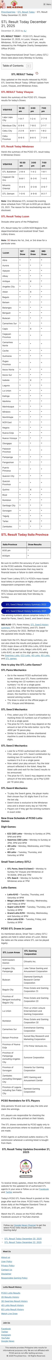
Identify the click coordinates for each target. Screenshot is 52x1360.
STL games (11, 658)
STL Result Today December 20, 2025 (23, 1238)
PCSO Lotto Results (10, 1293)
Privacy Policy (8, 1265)
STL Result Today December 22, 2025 (22, 1242)
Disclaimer (6, 1274)
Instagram (6, 1335)
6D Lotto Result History (12, 1309)
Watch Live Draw (9, 1313)
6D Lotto (45, 655)
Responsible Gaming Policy (14, 1278)
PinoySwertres (8, 12)
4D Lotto (35, 655)
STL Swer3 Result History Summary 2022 (26, 604)
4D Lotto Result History (12, 1305)
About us (5, 1257)
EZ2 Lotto (25, 655)
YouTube (5, 1338)
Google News (7, 1341)
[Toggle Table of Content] (27, 66)
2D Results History (10, 1297)
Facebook (44, 1189)
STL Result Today (26, 12)
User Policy (6, 1261)
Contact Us (6, 1270)
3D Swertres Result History (14, 1301)
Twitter (9, 1192)
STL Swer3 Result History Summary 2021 (26, 611)
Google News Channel (25, 1225)
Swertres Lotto (12, 655)
